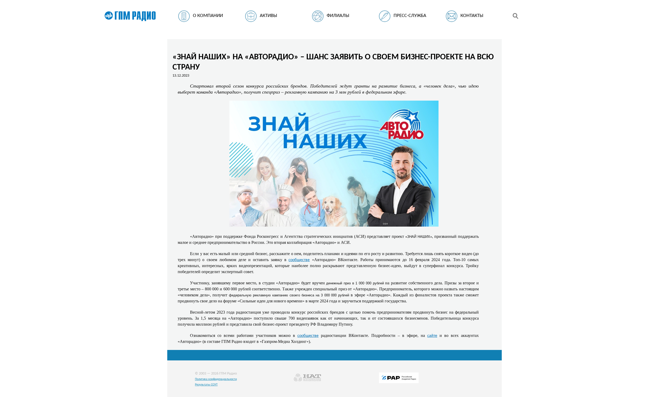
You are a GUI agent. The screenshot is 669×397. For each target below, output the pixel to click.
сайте (432, 336)
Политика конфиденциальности (216, 379)
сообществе (299, 260)
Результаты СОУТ (206, 384)
